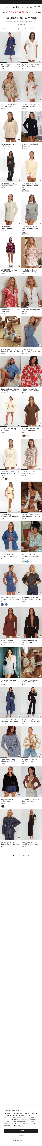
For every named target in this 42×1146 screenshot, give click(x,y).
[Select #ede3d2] (27, 435)
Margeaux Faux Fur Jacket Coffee (29, 760)
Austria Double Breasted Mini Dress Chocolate (9, 641)
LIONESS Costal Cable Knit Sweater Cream (30, 185)
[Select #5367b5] (6, 604)
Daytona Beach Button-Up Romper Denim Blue (10, 390)
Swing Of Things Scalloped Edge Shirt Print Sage (30, 555)
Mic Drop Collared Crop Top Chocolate (31, 800)
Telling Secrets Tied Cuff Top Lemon (9, 105)
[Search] (7, 7)
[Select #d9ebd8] (24, 561)
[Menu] (3, 7)
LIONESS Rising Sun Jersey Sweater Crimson (9, 271)
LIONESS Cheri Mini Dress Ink (30, 145)
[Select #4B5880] (2, 604)
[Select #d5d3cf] (27, 190)
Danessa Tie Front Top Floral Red (10, 310)
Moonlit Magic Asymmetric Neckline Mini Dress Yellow (9, 515)
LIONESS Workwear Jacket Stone (9, 145)
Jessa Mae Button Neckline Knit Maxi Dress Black (29, 843)
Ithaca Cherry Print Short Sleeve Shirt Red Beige (31, 390)
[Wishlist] (31, 7)
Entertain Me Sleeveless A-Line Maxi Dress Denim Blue (31, 350)
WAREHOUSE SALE (16, 12)
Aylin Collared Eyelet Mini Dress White (30, 65)
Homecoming (31, 12)
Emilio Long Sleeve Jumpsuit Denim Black (31, 721)
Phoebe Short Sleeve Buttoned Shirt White (31, 515)
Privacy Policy (18, 1126)
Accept (21, 1131)
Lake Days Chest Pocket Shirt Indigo (9, 555)
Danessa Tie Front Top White (31, 310)
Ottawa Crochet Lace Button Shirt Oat (30, 681)
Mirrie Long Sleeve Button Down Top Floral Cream (29, 271)
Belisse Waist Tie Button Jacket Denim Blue (9, 843)
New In (4, 12)
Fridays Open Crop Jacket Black (29, 641)
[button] (19, 60)
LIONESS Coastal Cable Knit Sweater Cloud (31, 228)
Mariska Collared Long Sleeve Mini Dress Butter (10, 472)
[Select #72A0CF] (27, 561)
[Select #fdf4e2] (2, 478)
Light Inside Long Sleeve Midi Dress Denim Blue (8, 760)
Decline (21, 1136)
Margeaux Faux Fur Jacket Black (8, 800)
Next (29, 855)
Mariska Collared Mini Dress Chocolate (30, 429)
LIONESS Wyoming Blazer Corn (8, 429)
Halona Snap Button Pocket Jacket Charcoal (31, 598)
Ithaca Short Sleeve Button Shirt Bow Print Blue (10, 350)
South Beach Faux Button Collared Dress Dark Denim (10, 598)
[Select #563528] (6, 478)
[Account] (35, 7)
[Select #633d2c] (24, 435)
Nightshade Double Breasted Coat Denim (9, 721)
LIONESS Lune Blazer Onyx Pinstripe (9, 185)
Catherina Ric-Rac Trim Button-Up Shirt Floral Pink (31, 105)
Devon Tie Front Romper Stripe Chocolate (28, 472)
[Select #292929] (2, 806)
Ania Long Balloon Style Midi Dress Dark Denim (10, 65)
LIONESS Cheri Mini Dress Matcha (8, 228)
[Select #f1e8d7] (24, 190)
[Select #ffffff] (6, 806)
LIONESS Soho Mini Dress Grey (8, 681)
